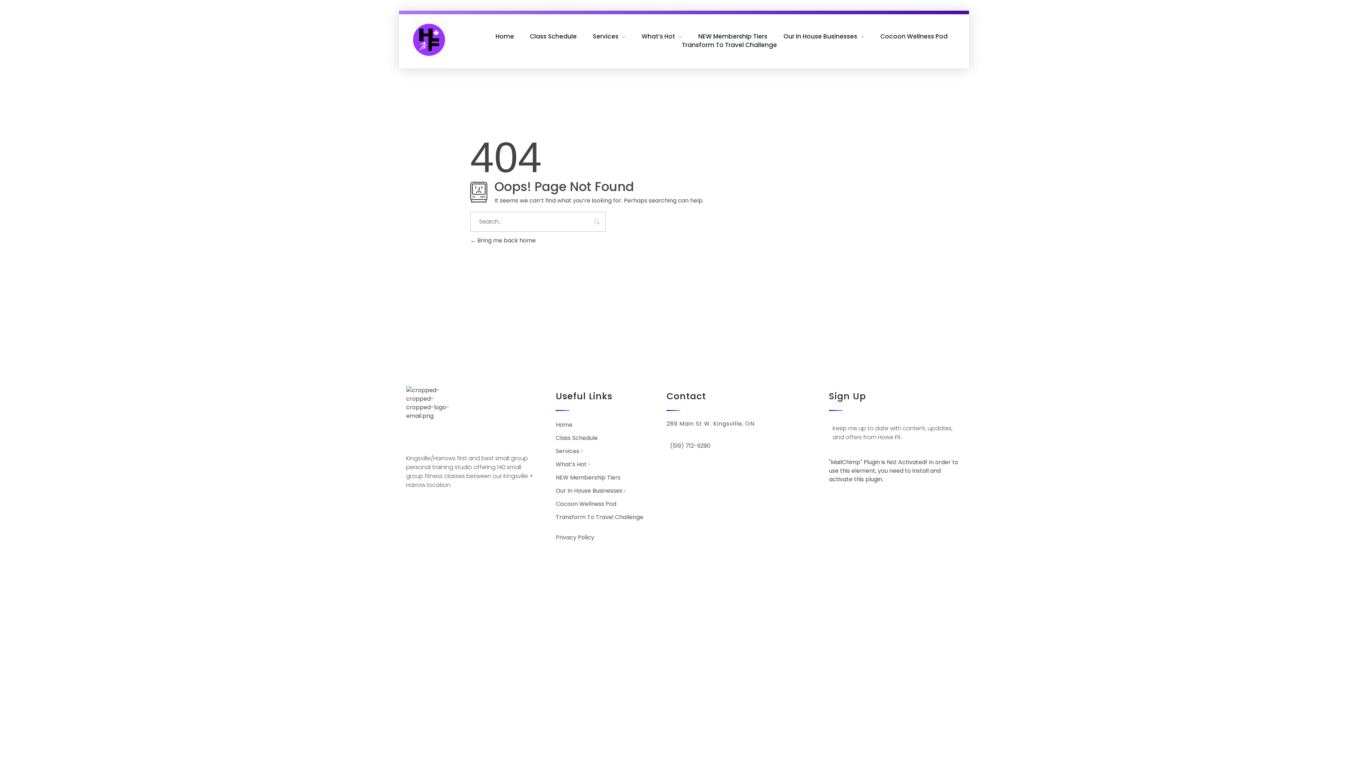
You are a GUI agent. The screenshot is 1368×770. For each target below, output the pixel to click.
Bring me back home (506, 240)
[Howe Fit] (429, 39)
